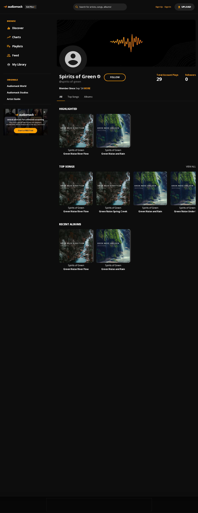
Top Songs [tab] (73, 96)
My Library (19, 64)
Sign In (168, 7)
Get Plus (30, 6)
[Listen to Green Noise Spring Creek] (113, 188)
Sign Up (159, 7)
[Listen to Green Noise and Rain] (113, 130)
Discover (17, 28)
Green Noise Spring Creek (113, 211)
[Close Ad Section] (44, 112)
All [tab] (60, 96)
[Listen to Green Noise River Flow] (76, 130)
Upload (186, 6)
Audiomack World (16, 86)
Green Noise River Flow (76, 153)
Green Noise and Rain (113, 153)
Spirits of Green (76, 150)
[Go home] (13, 7)
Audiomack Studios (17, 92)
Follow (114, 77)
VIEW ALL (191, 166)
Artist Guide (13, 99)
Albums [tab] (88, 96)
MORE (87, 88)
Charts (16, 37)
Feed (15, 55)
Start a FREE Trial (25, 130)
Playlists (17, 46)
